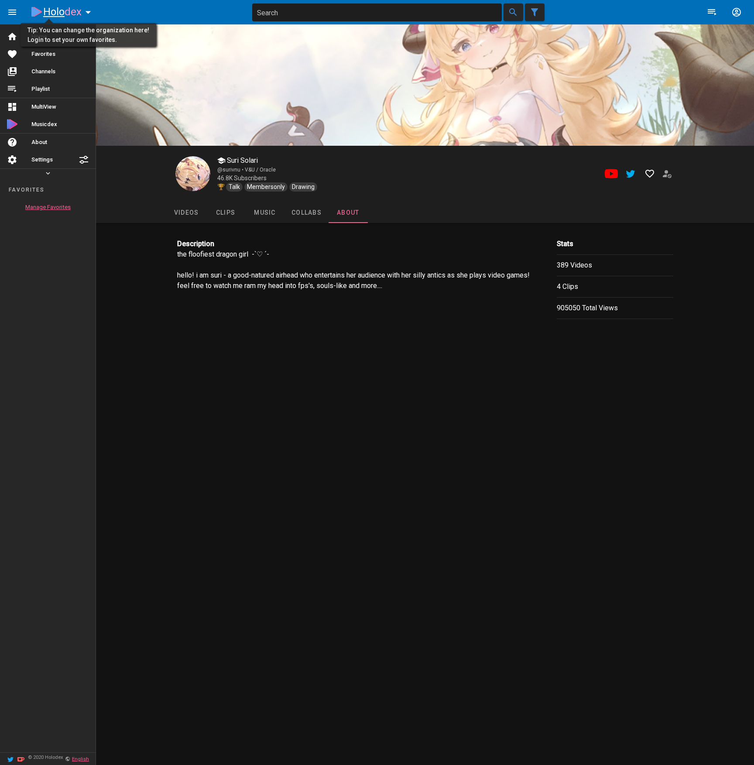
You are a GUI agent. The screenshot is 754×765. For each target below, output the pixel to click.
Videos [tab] (186, 212)
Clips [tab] (225, 212)
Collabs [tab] (306, 212)
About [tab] (348, 212)
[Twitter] (10, 759)
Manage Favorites (48, 207)
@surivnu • (231, 170)
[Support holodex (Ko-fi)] (20, 759)
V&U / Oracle (260, 170)
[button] (84, 159)
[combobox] (377, 12)
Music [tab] (264, 212)
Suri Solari (241, 160)
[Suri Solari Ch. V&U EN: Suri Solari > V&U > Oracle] (192, 173)
